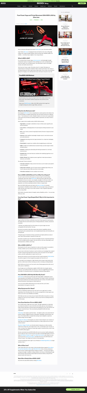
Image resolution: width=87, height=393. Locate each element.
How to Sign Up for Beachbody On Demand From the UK (65, 44)
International (62, 6)
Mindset (30, 6)
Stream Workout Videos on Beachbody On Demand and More (65, 27)
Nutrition (24, 6)
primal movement (36, 60)
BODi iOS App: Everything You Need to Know (65, 61)
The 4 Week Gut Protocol (38, 335)
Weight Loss (43, 6)
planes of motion (40, 185)
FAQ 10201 (39, 360)
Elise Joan (26, 51)
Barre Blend (50, 347)
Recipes (36, 6)
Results (55, 6)
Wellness (50, 6)
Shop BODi (82, 3)
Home (43, 4)
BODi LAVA (38, 49)
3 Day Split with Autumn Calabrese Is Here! (65, 77)
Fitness (18, 6)
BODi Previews (28, 103)
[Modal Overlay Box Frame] (43, 390)
